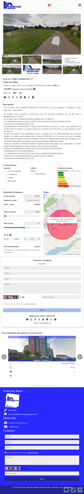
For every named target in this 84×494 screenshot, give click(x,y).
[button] (4, 356)
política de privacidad (31, 304)
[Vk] (25, 97)
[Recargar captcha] (20, 297)
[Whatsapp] (29, 97)
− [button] (46, 200)
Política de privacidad (32, 487)
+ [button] (46, 197)
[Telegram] (33, 97)
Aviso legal (55, 487)
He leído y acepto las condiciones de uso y (20, 304)
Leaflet (62, 254)
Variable (16, 239)
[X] (17, 97)
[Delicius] (21, 97)
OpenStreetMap (70, 254)
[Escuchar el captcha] (23, 297)
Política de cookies (45, 487)
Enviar (42, 310)
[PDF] (9, 97)
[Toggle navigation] (79, 5)
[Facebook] (13, 97)
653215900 (42, 264)
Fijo (7, 239)
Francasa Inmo (21, 487)
